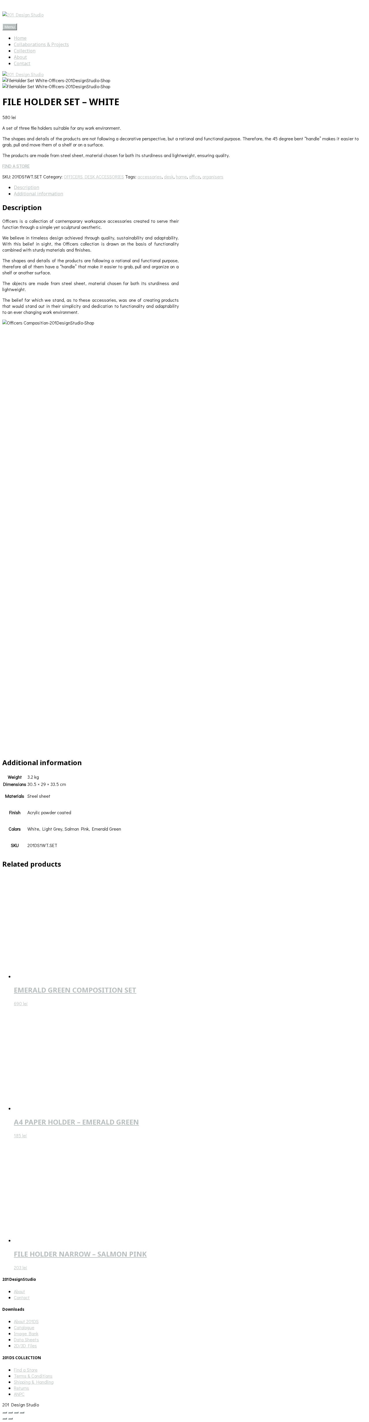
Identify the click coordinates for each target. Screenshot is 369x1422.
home (181, 176)
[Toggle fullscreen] (10, 1412)
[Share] (16, 1412)
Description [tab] (26, 187)
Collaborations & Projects (41, 44)
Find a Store (25, 1370)
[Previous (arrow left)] (4, 1418)
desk (169, 176)
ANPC (19, 1394)
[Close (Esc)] (22, 1412)
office (194, 176)
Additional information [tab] (38, 194)
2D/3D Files (25, 1345)
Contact (22, 63)
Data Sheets (26, 1339)
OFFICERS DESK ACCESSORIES (94, 176)
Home (20, 38)
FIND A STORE (16, 166)
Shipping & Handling (34, 1382)
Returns (21, 1388)
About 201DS (26, 1321)
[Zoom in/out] (4, 1412)
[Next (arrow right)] (10, 1418)
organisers (212, 176)
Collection (24, 51)
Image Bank (26, 1333)
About (20, 57)
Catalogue (24, 1327)
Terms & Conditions (33, 1376)
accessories (150, 176)
